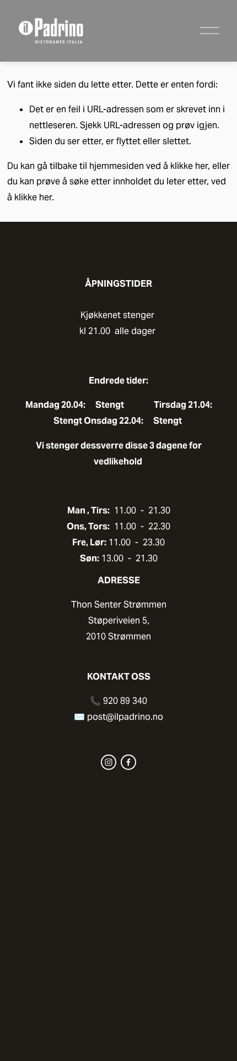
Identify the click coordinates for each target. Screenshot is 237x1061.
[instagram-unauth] (108, 762)
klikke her (189, 166)
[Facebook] (128, 762)
